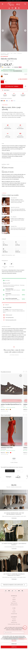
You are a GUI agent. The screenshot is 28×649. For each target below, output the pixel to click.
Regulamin (14, 620)
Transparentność (14, 613)
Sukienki (15, 53)
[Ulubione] (12, 8)
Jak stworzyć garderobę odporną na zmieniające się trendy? (14, 574)
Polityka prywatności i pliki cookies (14, 624)
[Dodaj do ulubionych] (25, 86)
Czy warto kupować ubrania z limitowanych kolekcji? (14, 544)
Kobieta (8, 53)
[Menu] (2, 4)
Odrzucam (14, 643)
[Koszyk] (19, 8)
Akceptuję (14, 646)
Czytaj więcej (14, 517)
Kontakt (14, 611)
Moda (11, 53)
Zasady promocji (14, 622)
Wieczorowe (19, 53)
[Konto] (9, 8)
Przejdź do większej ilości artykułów (13, 584)
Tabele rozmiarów (14, 603)
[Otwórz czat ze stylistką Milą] (25, 627)
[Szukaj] (25, 4)
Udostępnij (6, 90)
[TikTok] (12, 590)
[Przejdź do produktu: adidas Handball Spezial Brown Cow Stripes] (12, 388)
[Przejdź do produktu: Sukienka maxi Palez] (12, 431)
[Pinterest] (22, 590)
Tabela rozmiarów (23, 79)
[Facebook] (9, 590)
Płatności (14, 618)
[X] (15, 590)
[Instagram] (5, 590)
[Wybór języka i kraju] (15, 8)
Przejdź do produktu (12, 400)
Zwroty (14, 597)
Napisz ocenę (10, 470)
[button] (17, 67)
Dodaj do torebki (12, 86)
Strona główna (3, 53)
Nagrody (14, 599)
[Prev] (3, 30)
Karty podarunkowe (14, 604)
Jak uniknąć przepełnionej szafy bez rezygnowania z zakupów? (14, 513)
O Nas (14, 610)
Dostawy (14, 601)
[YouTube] (19, 590)
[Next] (25, 30)
